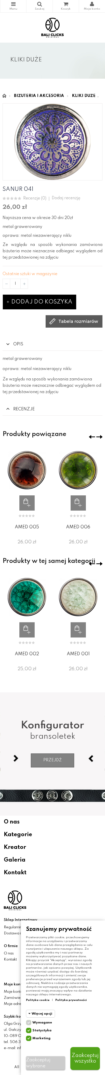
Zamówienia (15, 998)
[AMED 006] (78, 470)
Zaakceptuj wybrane (38, 1063)
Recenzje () (34, 198)
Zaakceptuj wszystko (85, 1058)
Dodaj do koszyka (41, 302)
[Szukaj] (39, 6)
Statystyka (41, 1030)
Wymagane (42, 1022)
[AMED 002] (27, 597)
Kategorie (13, 6)
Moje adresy (14, 1004)
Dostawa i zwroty (19, 933)
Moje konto (13, 992)
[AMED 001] (78, 597)
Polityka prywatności (71, 1000)
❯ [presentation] (99, 437)
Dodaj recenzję (66, 198)
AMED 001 (78, 654)
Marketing (41, 1038)
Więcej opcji (42, 1013)
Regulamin (13, 927)
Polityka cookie (37, 1000)
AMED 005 (27, 527)
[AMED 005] (27, 470)
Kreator (15, 847)
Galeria (14, 860)
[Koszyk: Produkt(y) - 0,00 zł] (65, 6)
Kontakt (15, 873)
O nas (12, 822)
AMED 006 (78, 527)
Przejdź (52, 760)
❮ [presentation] (92, 437)
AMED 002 (27, 654)
